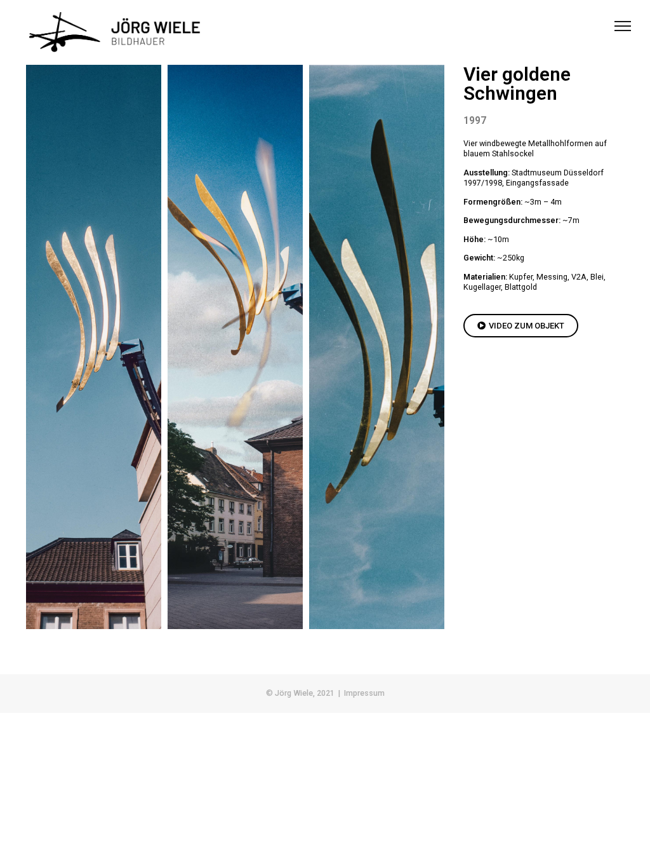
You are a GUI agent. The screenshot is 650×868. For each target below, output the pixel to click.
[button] (520, 325)
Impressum (364, 693)
